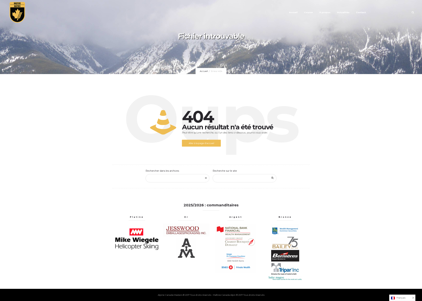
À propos (325, 12)
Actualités (343, 12)
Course (308, 12)
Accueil (293, 12)
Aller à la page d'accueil (201, 143)
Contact (361, 12)
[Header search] (413, 12)
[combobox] (177, 178)
